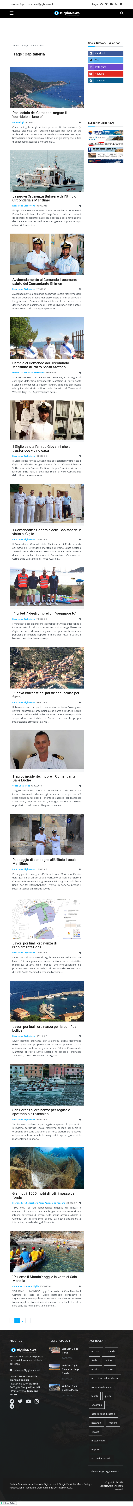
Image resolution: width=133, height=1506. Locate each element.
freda (94, 1360)
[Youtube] (28, 1402)
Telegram (100, 80)
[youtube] (111, 4)
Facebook (100, 53)
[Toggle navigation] (121, 13)
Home (16, 45)
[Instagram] (37, 1402)
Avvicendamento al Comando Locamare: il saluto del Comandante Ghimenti (45, 282)
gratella (111, 1351)
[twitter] (106, 4)
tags (26, 45)
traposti (95, 1449)
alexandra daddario (101, 1387)
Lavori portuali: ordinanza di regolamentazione (34, 945)
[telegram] (121, 4)
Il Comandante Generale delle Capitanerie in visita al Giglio (46, 532)
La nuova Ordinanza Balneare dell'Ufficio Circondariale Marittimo (44, 198)
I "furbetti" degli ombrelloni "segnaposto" (44, 613)
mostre (95, 1369)
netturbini (96, 1422)
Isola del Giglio (18, 4)
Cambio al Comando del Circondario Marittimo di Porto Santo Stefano (40, 365)
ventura (108, 1360)
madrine (113, 1422)
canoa (110, 1369)
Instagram (100, 66)
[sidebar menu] (11, 13)
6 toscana (96, 1404)
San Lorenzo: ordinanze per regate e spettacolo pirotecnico (41, 1112)
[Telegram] (12, 1407)
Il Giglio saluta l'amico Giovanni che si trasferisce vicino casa (41, 449)
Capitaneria (38, 45)
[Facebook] (12, 1402)
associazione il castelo (103, 1413)
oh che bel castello (101, 1458)
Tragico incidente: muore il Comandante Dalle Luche (44, 778)
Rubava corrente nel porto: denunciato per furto (45, 695)
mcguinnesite (98, 1440)
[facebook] (101, 4)
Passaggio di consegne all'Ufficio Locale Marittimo (44, 862)
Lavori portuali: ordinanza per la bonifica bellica (44, 1029)
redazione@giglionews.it (40, 4)
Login (95, 4)
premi (108, 1395)
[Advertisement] (69, 27)
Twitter (99, 60)
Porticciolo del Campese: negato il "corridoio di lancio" (39, 115)
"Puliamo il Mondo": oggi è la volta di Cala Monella (44, 1279)
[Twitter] (20, 1402)
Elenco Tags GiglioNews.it (105, 1471)
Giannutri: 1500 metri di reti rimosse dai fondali (43, 1195)
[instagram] (116, 4)
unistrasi (95, 1351)
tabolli (94, 1395)
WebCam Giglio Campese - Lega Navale (70, 1369)
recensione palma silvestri (105, 1378)
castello (95, 1431)
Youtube (99, 73)
